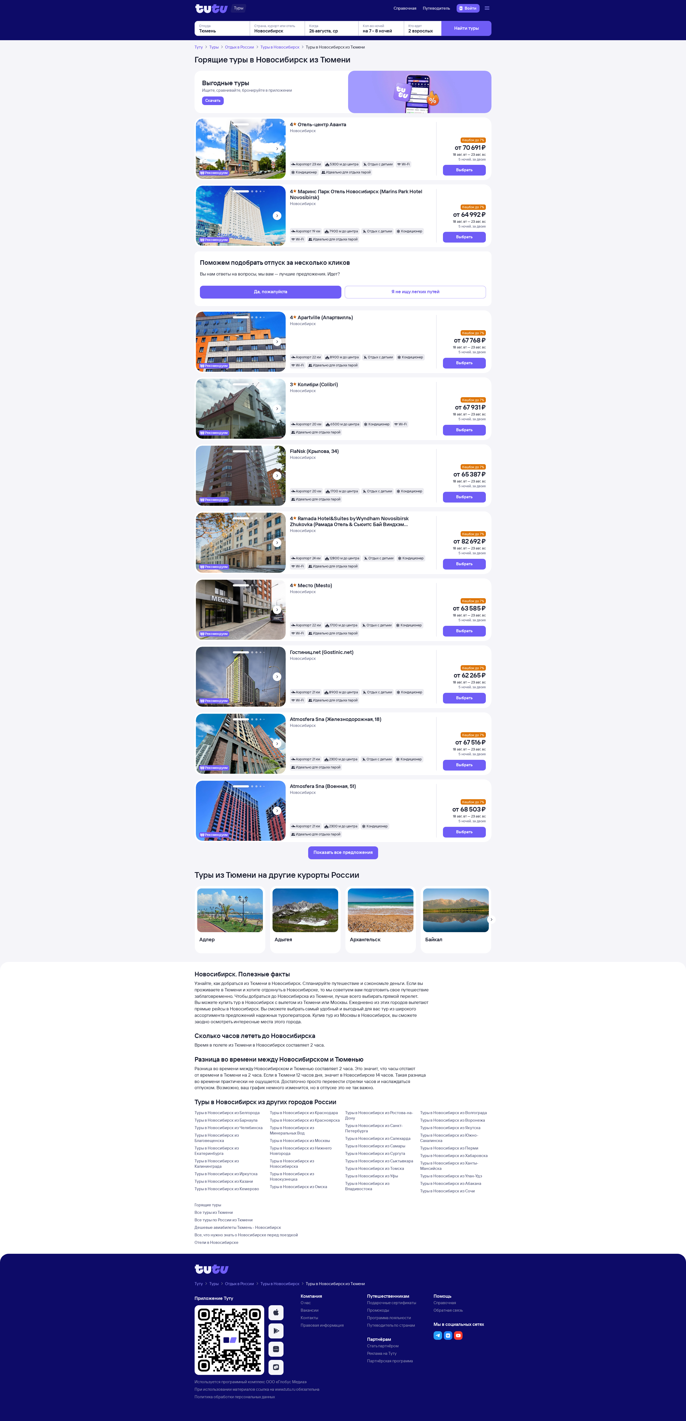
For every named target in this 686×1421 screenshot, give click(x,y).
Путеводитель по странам (391, 1325)
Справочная (405, 8)
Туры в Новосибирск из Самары (375, 1145)
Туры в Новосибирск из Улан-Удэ (451, 1175)
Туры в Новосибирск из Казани (224, 1181)
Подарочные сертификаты (391, 1302)
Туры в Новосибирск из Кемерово (227, 1188)
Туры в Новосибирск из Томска (374, 1168)
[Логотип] (212, 8)
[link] (213, 100)
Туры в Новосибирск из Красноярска (305, 1120)
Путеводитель (436, 8)
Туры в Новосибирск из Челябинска (229, 1127)
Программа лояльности (389, 1317)
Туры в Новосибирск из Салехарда (378, 1138)
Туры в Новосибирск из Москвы (300, 1140)
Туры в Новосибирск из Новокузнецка (292, 1176)
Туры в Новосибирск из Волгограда (453, 1112)
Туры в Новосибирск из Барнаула (226, 1120)
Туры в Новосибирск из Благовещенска (217, 1138)
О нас (306, 1302)
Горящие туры (208, 1204)
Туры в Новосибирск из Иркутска (226, 1173)
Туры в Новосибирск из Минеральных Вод (292, 1130)
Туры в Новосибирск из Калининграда (217, 1163)
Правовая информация (322, 1325)
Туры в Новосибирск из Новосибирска (292, 1163)
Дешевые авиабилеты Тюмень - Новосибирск (238, 1227)
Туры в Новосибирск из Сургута (375, 1153)
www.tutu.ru (285, 1389)
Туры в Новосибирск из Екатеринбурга (217, 1150)
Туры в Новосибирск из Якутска (450, 1127)
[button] (464, 170)
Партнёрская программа (390, 1360)
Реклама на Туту (382, 1353)
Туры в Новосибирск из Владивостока (367, 1186)
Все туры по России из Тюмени (224, 1219)
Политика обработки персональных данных (235, 1396)
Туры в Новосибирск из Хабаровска (454, 1155)
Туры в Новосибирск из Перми (449, 1148)
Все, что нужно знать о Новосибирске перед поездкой (246, 1234)
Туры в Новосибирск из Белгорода (227, 1112)
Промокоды (378, 1310)
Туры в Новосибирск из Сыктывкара (379, 1160)
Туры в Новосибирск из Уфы (371, 1175)
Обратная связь (448, 1310)
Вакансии (310, 1310)
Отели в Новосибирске (216, 1242)
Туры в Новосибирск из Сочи (447, 1190)
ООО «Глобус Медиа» (286, 1381)
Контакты (309, 1317)
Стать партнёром (382, 1345)
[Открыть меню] (487, 8)
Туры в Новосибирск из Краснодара (304, 1112)
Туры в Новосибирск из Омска (298, 1186)
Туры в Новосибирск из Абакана (450, 1183)
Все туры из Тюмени (214, 1212)
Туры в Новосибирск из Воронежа (452, 1120)
